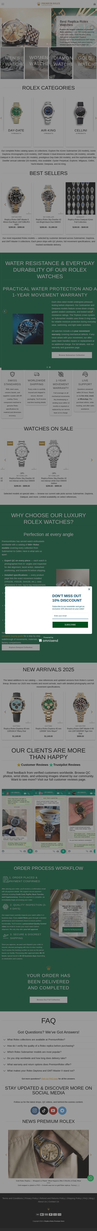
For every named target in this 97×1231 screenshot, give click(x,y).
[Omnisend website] (48, 641)
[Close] (89, 586)
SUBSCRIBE (70, 622)
